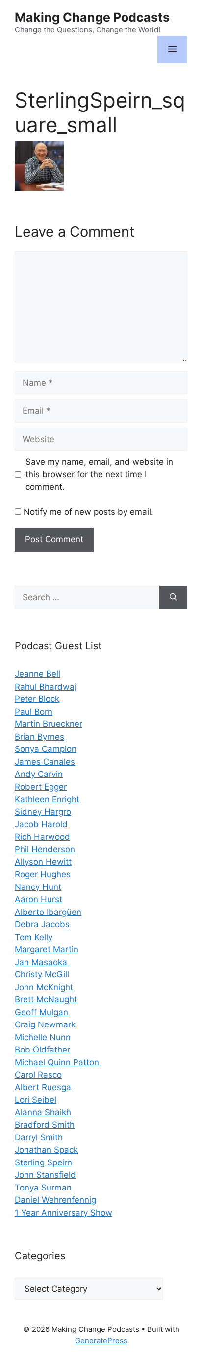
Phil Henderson (45, 849)
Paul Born (33, 712)
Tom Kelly (33, 937)
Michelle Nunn (43, 1037)
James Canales (45, 762)
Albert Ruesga (43, 1087)
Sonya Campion (45, 749)
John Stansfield (45, 1175)
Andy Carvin (39, 774)
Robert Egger (41, 787)
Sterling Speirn (43, 1162)
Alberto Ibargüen (48, 912)
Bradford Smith (45, 1125)
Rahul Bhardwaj (45, 687)
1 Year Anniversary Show (63, 1213)
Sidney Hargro (43, 812)
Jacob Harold (41, 824)
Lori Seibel (35, 1100)
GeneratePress (101, 1340)
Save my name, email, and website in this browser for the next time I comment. (99, 474)
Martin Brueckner (48, 724)
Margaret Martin (46, 949)
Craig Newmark (45, 1024)
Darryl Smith (39, 1137)
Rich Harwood (42, 837)
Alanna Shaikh (43, 1112)
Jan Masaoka (41, 962)
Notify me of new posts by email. (88, 512)
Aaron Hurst (38, 899)
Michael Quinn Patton (57, 1062)
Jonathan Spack (46, 1150)
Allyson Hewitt (43, 862)
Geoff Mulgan (41, 1012)
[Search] (173, 597)
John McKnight (44, 987)
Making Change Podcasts (92, 17)
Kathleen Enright (47, 799)
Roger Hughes (43, 874)
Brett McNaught (46, 999)
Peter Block (37, 699)
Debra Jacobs (42, 924)
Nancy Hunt (38, 887)
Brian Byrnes (39, 737)
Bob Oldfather (42, 1049)
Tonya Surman (43, 1187)
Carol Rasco (38, 1074)
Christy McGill (42, 974)
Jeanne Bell (37, 674)
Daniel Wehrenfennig (55, 1200)
